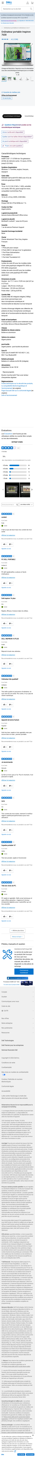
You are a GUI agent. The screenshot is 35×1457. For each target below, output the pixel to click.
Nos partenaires (7, 1028)
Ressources (5, 1033)
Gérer (2, 1454)
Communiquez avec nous (10, 1001)
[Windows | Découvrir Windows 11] (17, 978)
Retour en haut (16, 936)
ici (18, 1216)
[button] (27, 3)
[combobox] (17, 9)
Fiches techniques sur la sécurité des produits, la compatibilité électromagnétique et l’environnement (17, 386)
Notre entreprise (7, 1023)
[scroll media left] (3, 489)
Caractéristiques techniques (12, 116)
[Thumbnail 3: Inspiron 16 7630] (15, 78)
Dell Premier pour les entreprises (13, 1045)
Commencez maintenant (24, 971)
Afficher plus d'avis (18, 930)
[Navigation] (2, 3)
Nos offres (5, 1018)
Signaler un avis (6, 548)
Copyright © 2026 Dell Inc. (11, 1058)
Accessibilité (6, 1091)
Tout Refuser (21, 1454)
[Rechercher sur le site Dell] (31, 9)
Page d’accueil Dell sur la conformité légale (16, 391)
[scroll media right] (32, 489)
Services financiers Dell (9, 1050)
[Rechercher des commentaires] (17, 504)
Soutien (4, 997)
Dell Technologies (8, 1040)
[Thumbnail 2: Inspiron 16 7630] (9, 78)
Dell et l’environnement (9, 395)
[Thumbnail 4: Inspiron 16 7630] (21, 78)
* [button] (9, 195)
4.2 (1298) (14, 39)
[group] (17, 54)
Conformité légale (8, 1086)
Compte (4, 992)
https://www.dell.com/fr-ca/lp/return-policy (17, 1366)
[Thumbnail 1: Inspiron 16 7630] (3, 78)
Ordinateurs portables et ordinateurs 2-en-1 (17, 28)
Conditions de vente (8, 1063)
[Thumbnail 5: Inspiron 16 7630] (27, 78)
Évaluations (8, 434)
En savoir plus (7, 98)
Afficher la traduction (8, 535)
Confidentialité (6, 1067)
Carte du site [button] (6, 1006)
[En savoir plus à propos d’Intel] (26, 983)
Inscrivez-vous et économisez (9, 20)
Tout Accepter (30, 1454)
